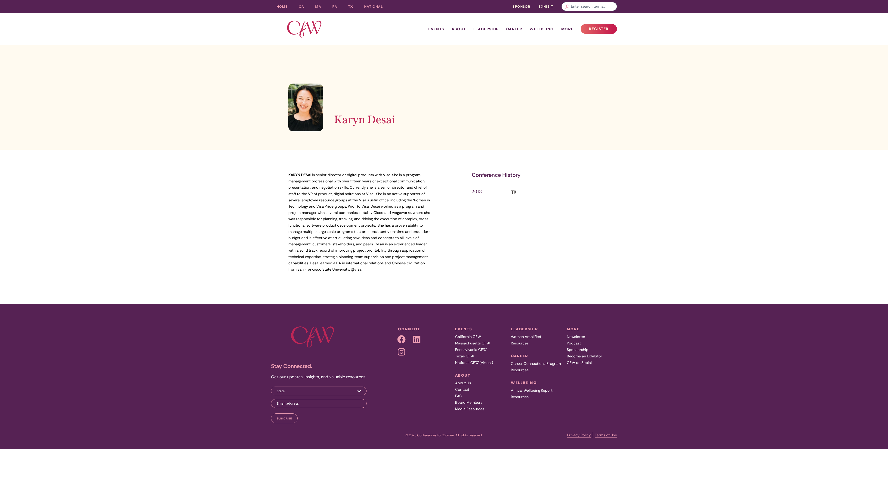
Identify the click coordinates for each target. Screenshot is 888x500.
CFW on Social (579, 362)
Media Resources (469, 408)
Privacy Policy (579, 435)
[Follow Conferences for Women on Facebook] (401, 339)
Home (282, 6)
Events (436, 28)
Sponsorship (577, 349)
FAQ (458, 396)
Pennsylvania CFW (471, 349)
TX (353, 7)
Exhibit (546, 6)
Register (603, 30)
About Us (463, 383)
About (459, 28)
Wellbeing (542, 28)
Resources (520, 343)
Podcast (574, 343)
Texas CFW (464, 356)
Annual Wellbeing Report (531, 390)
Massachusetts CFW (472, 343)
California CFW (468, 336)
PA (337, 7)
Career (514, 28)
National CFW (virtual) (474, 362)
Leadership (486, 28)
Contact (462, 389)
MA (321, 7)
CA (304, 7)
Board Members (468, 402)
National (376, 7)
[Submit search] (567, 6)
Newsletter (576, 336)
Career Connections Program (536, 363)
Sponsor (521, 6)
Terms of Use (606, 435)
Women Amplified (526, 336)
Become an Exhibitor (584, 356)
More (567, 28)
